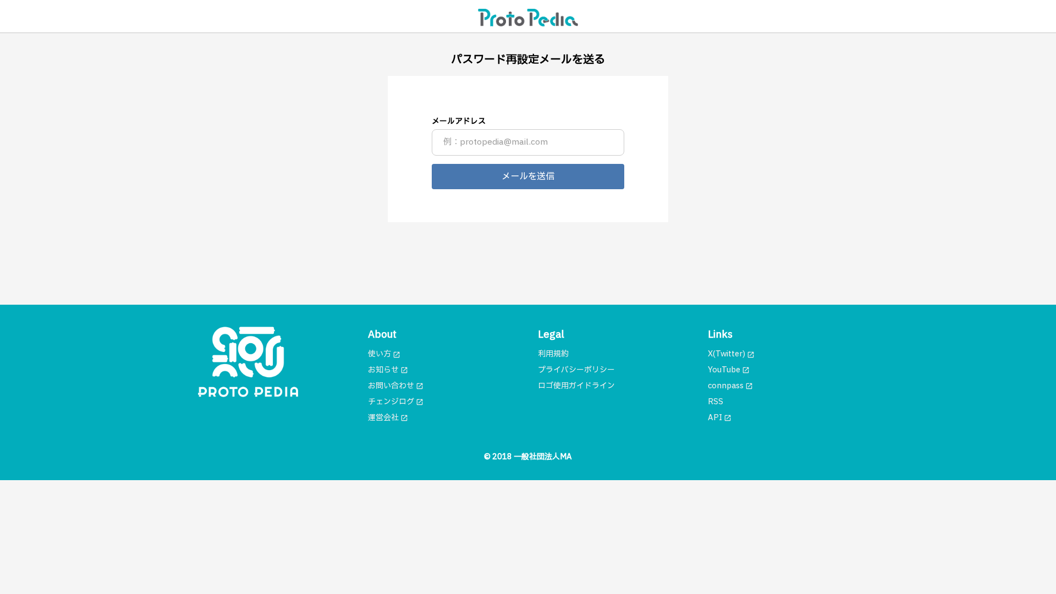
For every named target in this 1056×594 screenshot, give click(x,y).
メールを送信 (528, 176)
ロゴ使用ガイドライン (576, 386)
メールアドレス (459, 121)
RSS (715, 402)
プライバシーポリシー (576, 370)
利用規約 (553, 354)
